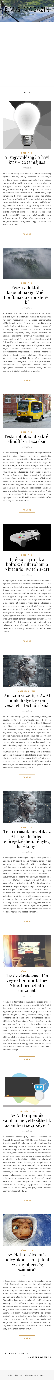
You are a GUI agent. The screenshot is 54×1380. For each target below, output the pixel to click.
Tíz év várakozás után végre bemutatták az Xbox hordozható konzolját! (27, 983)
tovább (27, 234)
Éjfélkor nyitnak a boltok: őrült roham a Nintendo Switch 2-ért (27, 564)
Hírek (24, 153)
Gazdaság (23, 691)
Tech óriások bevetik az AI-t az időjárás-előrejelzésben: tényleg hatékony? (27, 839)
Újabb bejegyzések (38, 1357)
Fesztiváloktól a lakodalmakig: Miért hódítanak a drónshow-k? (27, 294)
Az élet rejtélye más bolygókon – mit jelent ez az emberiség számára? (27, 1262)
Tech (30, 153)
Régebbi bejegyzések (16, 1354)
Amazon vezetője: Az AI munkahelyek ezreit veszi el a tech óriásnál (27, 700)
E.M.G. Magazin (27, 9)
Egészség (24, 1111)
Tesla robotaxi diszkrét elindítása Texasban (27, 438)
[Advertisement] (27, 50)
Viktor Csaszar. (40, 1375)
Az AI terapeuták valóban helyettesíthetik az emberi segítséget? (27, 1120)
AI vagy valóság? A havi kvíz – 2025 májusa (27, 159)
